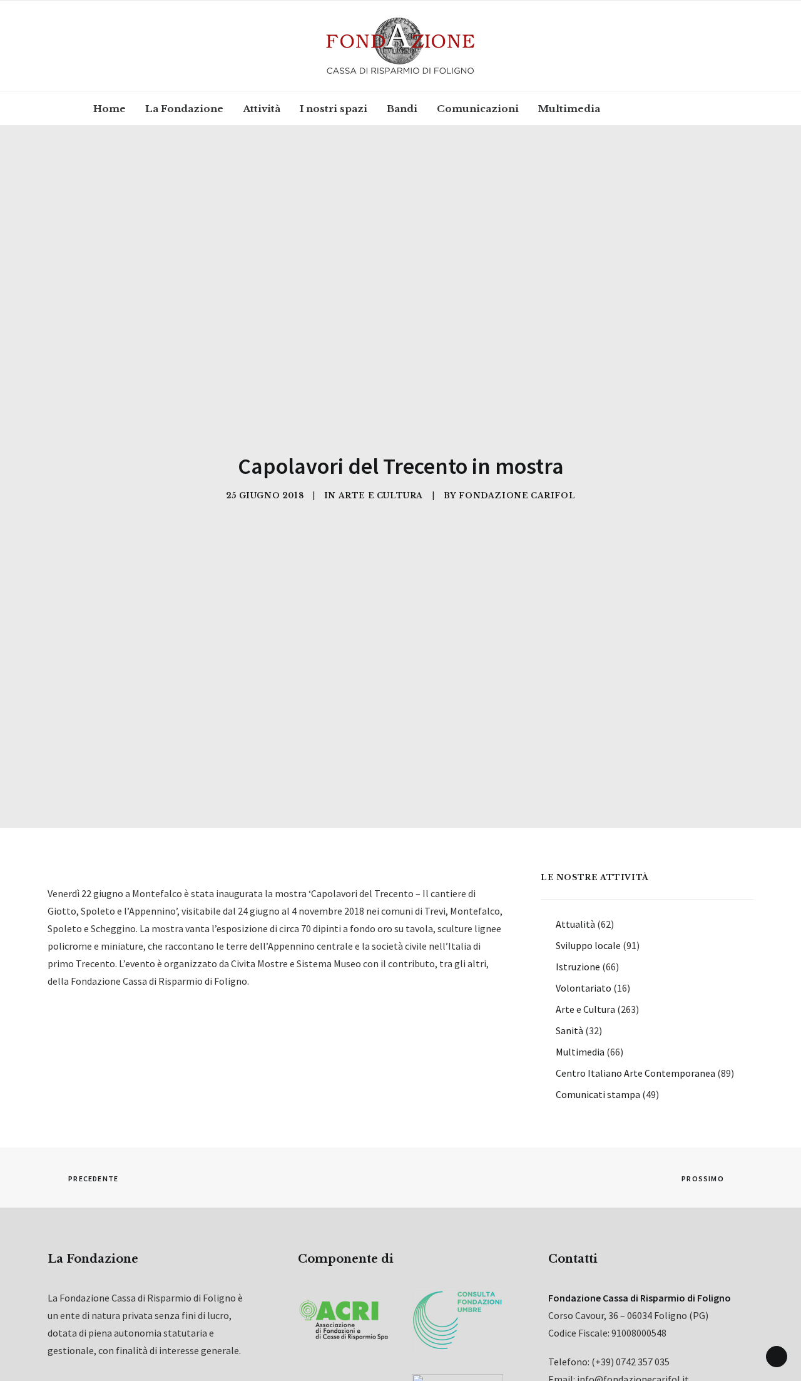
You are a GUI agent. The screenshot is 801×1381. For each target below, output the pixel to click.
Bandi (402, 109)
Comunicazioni (478, 109)
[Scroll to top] (776, 1355)
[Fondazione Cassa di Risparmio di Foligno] (400, 46)
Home (109, 109)
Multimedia (569, 109)
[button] (632, 108)
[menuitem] (109, 108)
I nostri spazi (333, 109)
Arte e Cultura (381, 495)
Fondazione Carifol (517, 495)
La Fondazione (184, 109)
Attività (261, 109)
